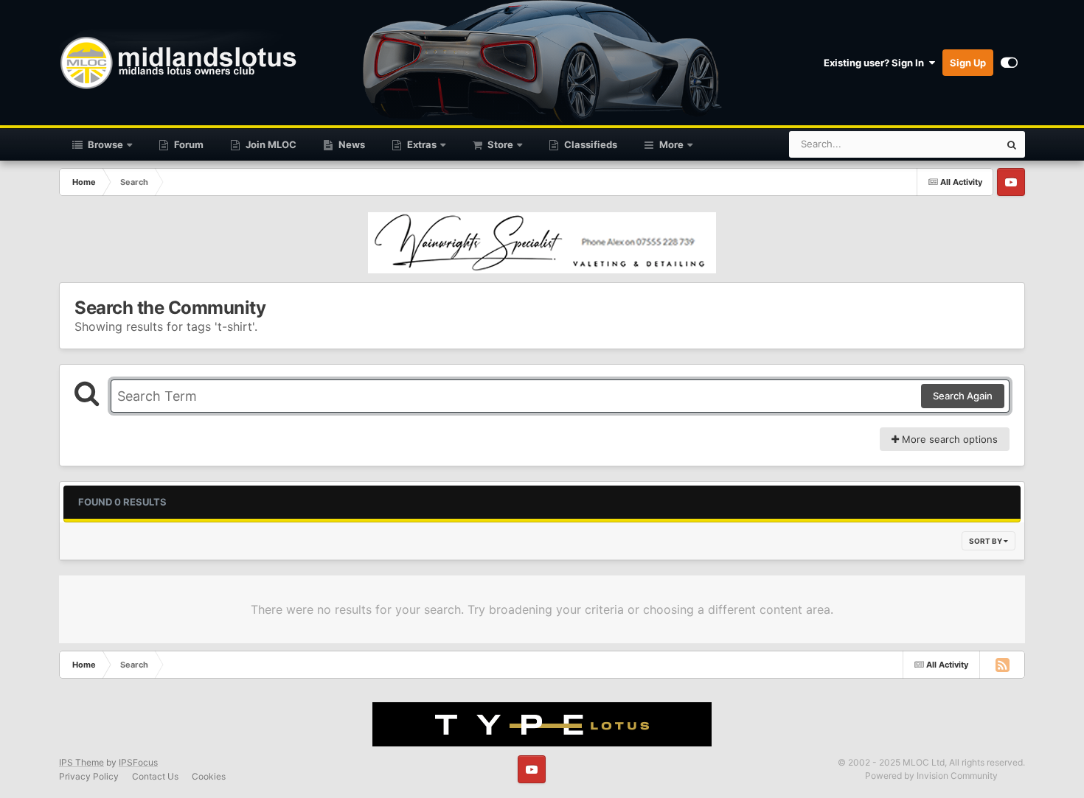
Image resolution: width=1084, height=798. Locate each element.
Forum (188, 144)
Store (499, 144)
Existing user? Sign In (876, 63)
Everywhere (954, 144)
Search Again (963, 396)
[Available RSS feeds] (1002, 665)
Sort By (986, 540)
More (671, 144)
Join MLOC (269, 144)
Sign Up (968, 63)
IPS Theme (81, 762)
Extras (421, 144)
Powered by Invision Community (931, 775)
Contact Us (155, 776)
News (350, 144)
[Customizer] (1009, 62)
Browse (104, 144)
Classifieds (589, 144)
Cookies (209, 776)
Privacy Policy (89, 776)
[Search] (1011, 144)
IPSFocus (138, 762)
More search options (948, 439)
